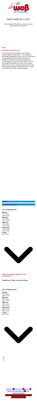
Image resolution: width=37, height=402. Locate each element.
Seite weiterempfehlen (20, 392)
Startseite (9, 389)
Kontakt (27, 389)
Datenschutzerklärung (16, 391)
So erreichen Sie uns (9, 204)
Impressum (19, 389)
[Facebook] (3, 360)
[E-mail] (3, 357)
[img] (18, 7)
